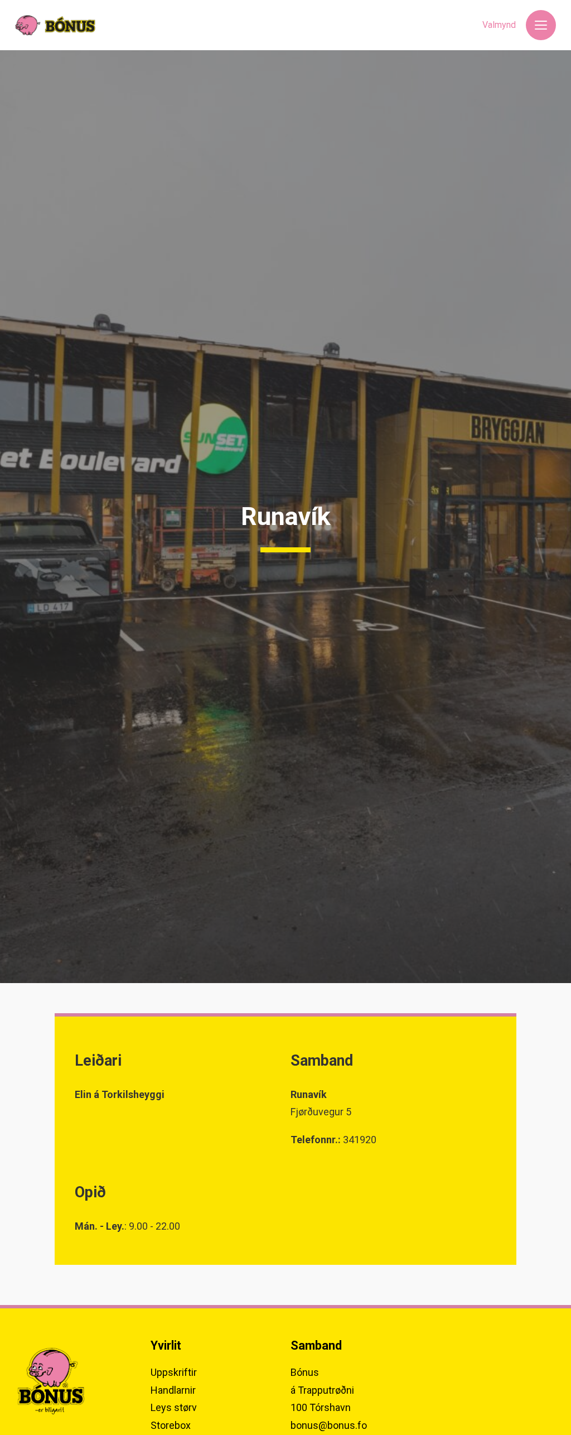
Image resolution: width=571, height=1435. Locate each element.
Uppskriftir (174, 1372)
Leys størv (174, 1407)
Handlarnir (173, 1390)
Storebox (171, 1425)
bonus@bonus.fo (329, 1425)
